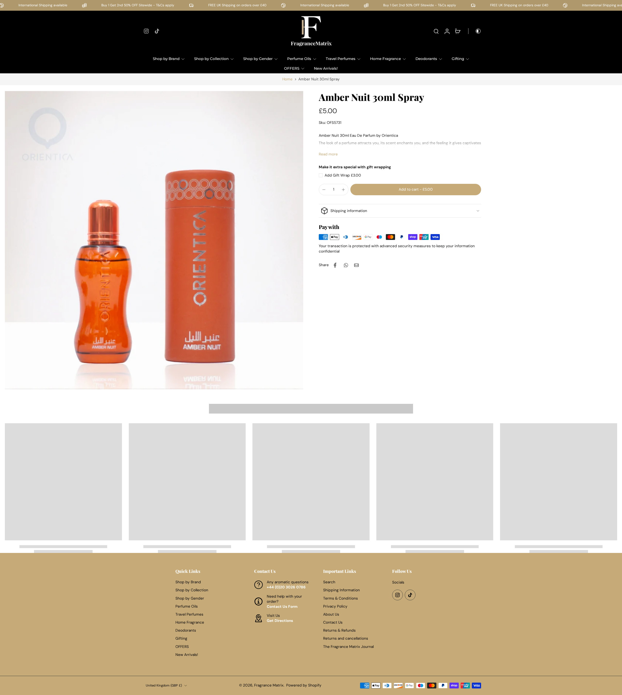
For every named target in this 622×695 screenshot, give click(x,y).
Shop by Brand (166, 58)
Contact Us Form (282, 606)
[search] (436, 31)
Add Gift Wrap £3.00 (343, 175)
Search (329, 582)
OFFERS (291, 68)
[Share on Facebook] (335, 265)
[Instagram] (146, 31)
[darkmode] (474, 31)
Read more (328, 154)
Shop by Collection (211, 58)
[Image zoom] (154, 240)
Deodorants (426, 58)
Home (287, 79)
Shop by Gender (258, 58)
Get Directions (280, 620)
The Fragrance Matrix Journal (348, 646)
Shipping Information (341, 590)
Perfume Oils (299, 58)
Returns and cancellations (345, 638)
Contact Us (333, 622)
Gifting (458, 58)
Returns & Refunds (339, 630)
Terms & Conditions (340, 598)
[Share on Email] (356, 265)
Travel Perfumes (340, 58)
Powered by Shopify (303, 685)
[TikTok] (157, 31)
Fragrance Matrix (269, 685)
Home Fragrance (385, 58)
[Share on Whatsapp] (345, 265)
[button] (415, 189)
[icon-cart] (457, 31)
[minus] (324, 190)
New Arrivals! (326, 68)
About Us (331, 614)
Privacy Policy (335, 606)
